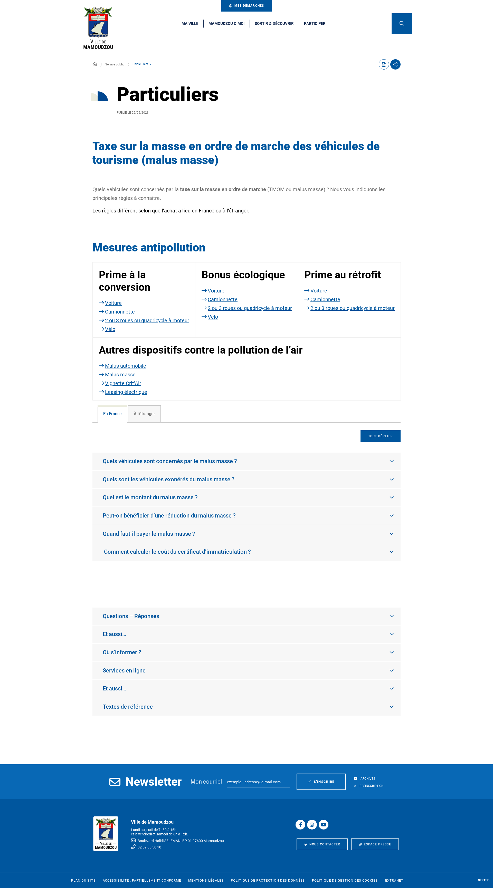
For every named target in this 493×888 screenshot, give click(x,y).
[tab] (112, 414)
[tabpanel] (246, 510)
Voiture (113, 303)
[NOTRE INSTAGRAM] (312, 824)
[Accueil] (94, 64)
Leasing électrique (126, 392)
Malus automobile (125, 366)
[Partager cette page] (395, 64)
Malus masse (120, 375)
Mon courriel (206, 781)
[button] (402, 23)
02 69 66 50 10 (149, 847)
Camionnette (120, 312)
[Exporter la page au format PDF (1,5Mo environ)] (384, 64)
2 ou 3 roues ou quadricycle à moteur (147, 320)
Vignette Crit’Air (123, 383)
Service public (114, 64)
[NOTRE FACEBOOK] (300, 824)
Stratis (483, 880)
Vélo (110, 329)
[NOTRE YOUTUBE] (323, 824)
